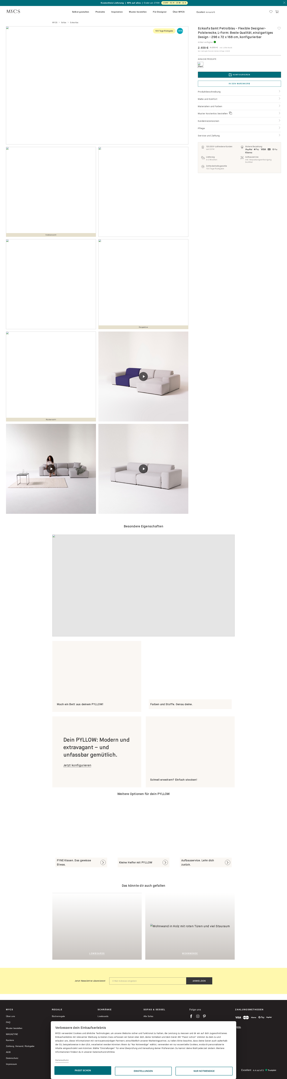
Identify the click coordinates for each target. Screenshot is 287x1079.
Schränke (105, 1009)
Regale (57, 1009)
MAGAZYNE (12, 1034)
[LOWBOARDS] (111, 926)
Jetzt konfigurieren (77, 765)
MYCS (9, 1009)
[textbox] (147, 981)
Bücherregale (58, 1016)
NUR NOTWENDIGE (204, 1071)
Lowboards (103, 1016)
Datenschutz (62, 1060)
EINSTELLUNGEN (143, 1071)
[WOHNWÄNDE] (212, 926)
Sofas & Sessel (154, 1009)
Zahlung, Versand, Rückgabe (20, 1046)
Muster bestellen (14, 1028)
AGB (8, 1052)
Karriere (10, 1040)
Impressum (11, 1064)
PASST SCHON (83, 1070)
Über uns (10, 1016)
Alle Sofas (148, 1016)
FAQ (8, 1022)
